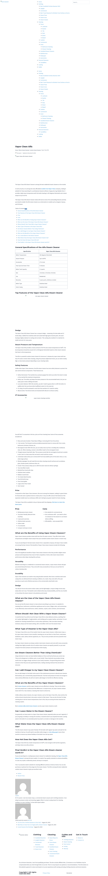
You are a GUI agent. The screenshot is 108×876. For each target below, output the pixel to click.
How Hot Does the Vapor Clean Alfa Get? (28, 240)
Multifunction (44, 53)
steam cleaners (22, 686)
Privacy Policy (46, 873)
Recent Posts (21, 775)
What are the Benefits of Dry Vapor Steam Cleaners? (31, 233)
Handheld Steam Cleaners (47, 51)
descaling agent (53, 732)
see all (29, 820)
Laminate (44, 26)
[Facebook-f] (20, 843)
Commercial (43, 11)
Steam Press (43, 15)
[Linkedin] (20, 846)
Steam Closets (44, 20)
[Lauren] (41, 786)
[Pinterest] (27, 843)
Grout (41, 44)
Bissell (44, 38)
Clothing (40, 4)
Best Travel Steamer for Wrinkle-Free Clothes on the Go (55, 13)
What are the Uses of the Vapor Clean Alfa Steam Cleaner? (33, 222)
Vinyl (43, 33)
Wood (43, 35)
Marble (44, 29)
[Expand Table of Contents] (26, 208)
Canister (42, 40)
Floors (42, 24)
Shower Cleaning (46, 49)
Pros (19, 215)
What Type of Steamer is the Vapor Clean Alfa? (30, 226)
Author (19, 773)
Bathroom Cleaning (47, 47)
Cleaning (40, 22)
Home (40, 2)
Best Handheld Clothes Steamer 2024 (50, 6)
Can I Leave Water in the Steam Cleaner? (28, 235)
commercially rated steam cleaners (28, 706)
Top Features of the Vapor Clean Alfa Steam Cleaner (31, 213)
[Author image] (16, 153)
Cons (19, 217)
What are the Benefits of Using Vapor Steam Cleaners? (32, 219)
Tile (43, 31)
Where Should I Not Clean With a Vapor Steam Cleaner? (32, 224)
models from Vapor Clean (48, 188)
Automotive (43, 58)
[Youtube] (24, 843)
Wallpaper (43, 56)
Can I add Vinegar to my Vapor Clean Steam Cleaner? (31, 231)
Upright (42, 8)
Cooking (40, 65)
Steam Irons (43, 17)
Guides (40, 67)
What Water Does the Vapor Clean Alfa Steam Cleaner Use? (33, 237)
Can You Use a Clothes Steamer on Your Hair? (29, 822)
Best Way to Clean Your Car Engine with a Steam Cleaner (32, 824)
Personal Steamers (43, 60)
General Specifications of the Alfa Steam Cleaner (30, 210)
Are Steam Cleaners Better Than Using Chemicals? (31, 228)
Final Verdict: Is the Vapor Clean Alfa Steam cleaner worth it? (33, 242)
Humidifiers (43, 62)
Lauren (19, 153)
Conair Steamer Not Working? (25, 827)
